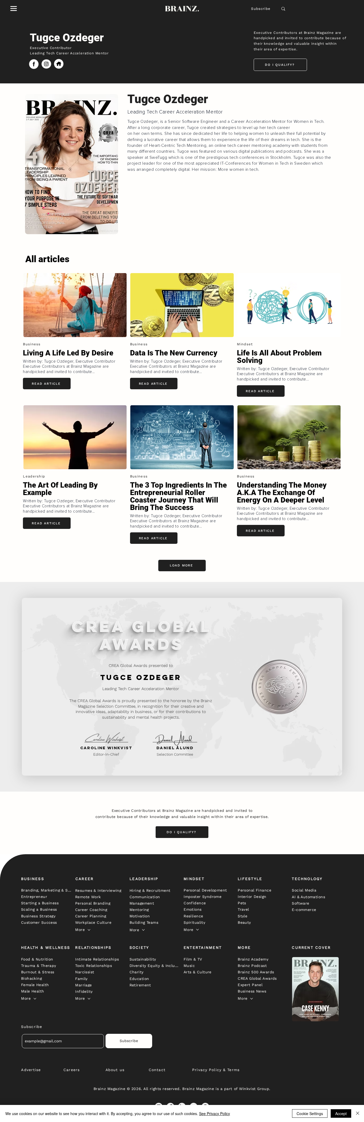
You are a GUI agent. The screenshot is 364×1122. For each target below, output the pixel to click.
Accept (341, 1113)
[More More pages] (89, 930)
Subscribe (261, 9)
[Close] (357, 1113)
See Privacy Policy (214, 1113)
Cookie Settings (310, 1113)
